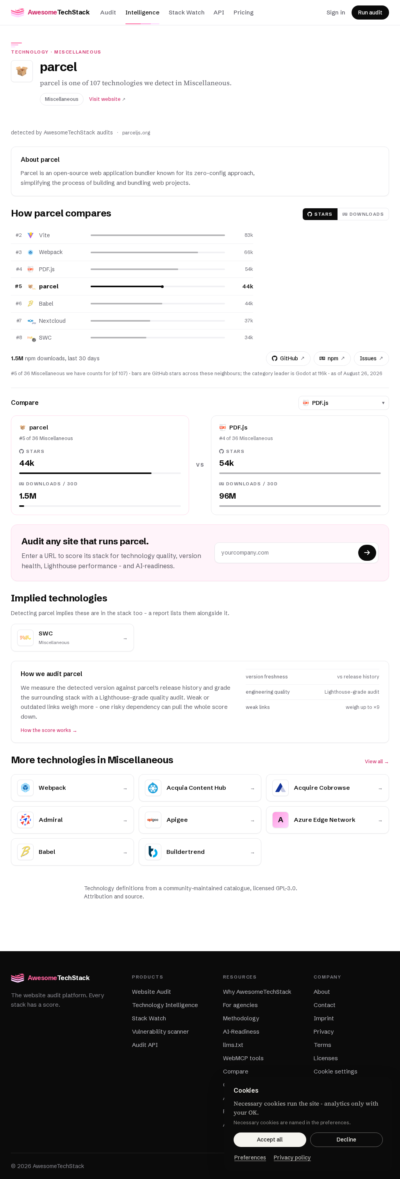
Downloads (367, 214)
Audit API (145, 1044)
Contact (325, 1005)
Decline (346, 1139)
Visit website (107, 99)
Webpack (51, 252)
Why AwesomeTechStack (257, 991)
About (322, 991)
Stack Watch (186, 12)
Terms (322, 1044)
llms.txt (233, 1044)
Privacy (324, 1031)
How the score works (49, 730)
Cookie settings (335, 1071)
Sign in (336, 12)
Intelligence (142, 12)
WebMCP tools (243, 1058)
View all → (377, 761)
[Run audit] (367, 553)
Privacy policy (292, 1157)
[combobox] (345, 403)
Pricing (244, 12)
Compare (235, 1071)
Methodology (241, 1018)
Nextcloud (52, 320)
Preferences (250, 1157)
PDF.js (47, 269)
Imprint (324, 1018)
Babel (46, 303)
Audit (108, 12)
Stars (323, 214)
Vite (44, 235)
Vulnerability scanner (160, 1031)
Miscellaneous (78, 52)
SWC (45, 337)
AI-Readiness (241, 1031)
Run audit (370, 12)
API (219, 12)
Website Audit (151, 991)
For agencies (240, 1005)
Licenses (326, 1058)
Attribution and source (113, 896)
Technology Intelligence (165, 1005)
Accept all (270, 1139)
